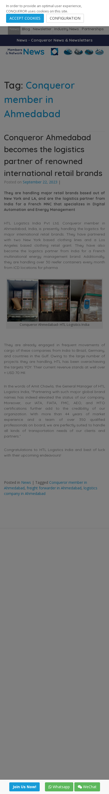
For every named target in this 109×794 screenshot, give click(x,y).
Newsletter (42, 28)
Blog (26, 28)
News (14, 28)
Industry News (66, 28)
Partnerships (93, 28)
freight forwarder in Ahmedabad (54, 487)
